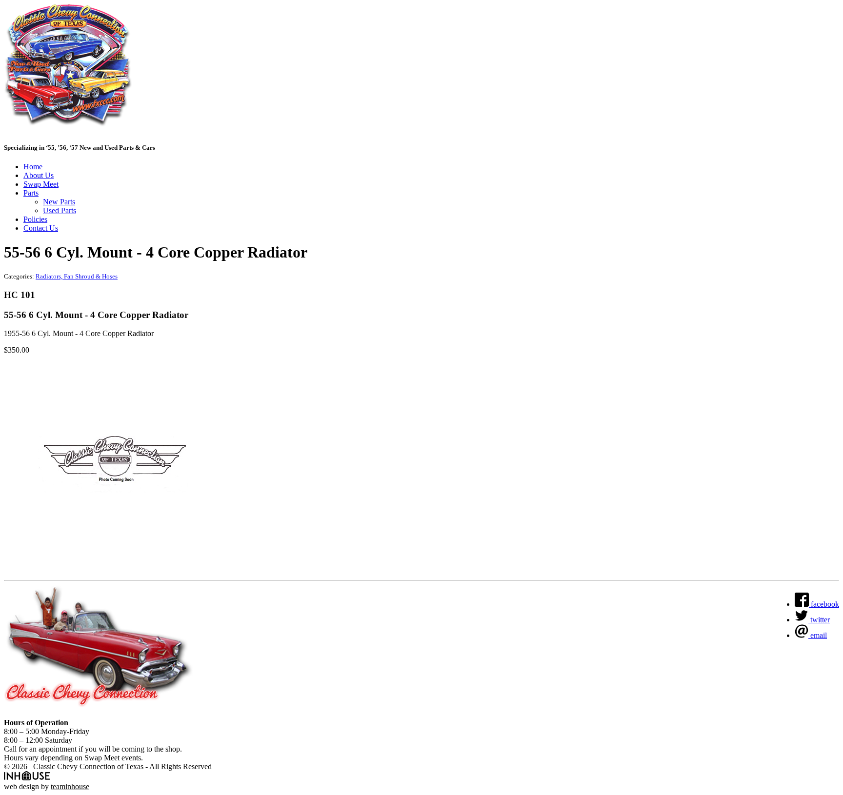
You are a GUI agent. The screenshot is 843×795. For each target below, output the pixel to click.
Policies (35, 219)
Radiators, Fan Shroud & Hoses (77, 276)
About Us (38, 175)
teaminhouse (70, 786)
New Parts (59, 202)
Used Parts (59, 210)
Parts (31, 193)
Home (32, 166)
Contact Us (40, 228)
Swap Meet (41, 184)
